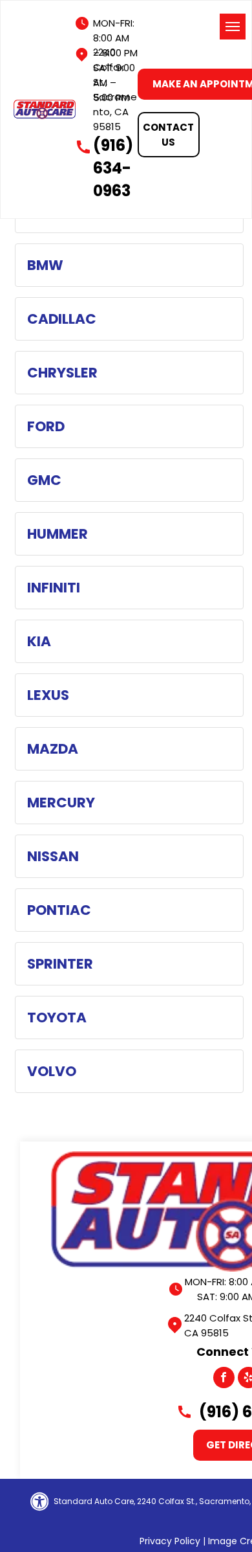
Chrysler (62, 373)
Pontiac (59, 910)
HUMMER (57, 534)
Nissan (53, 856)
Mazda (52, 749)
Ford (46, 426)
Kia (39, 641)
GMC (44, 480)
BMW (45, 265)
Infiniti (53, 588)
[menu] (233, 26)
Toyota (57, 1017)
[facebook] (224, 1379)
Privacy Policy (170, 1541)
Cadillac (61, 319)
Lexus (48, 695)
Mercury (61, 803)
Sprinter (60, 964)
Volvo (51, 1071)
